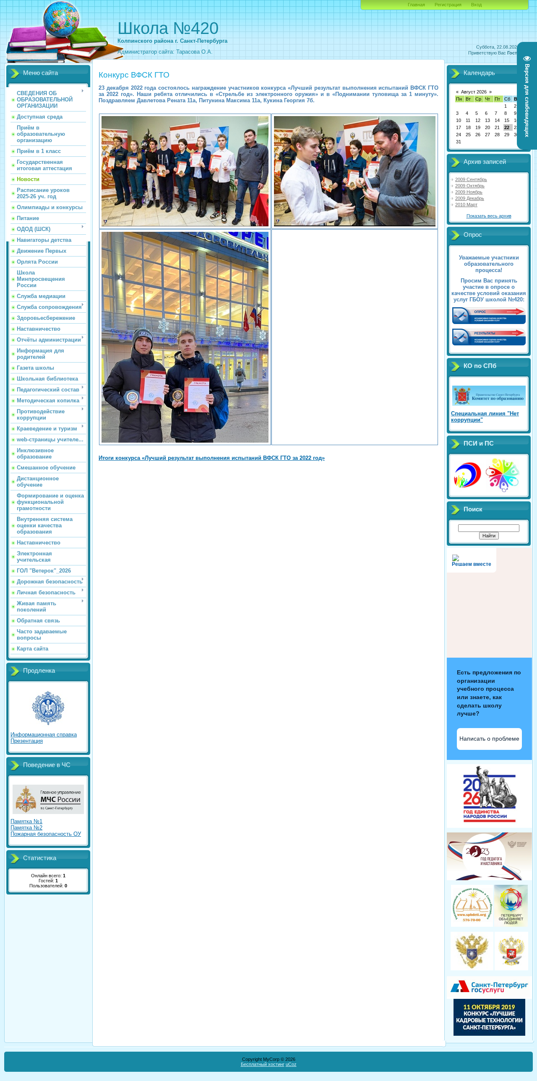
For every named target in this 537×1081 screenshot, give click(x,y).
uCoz (291, 1064)
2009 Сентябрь (471, 179)
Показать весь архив (489, 215)
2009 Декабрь (469, 198)
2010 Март (466, 204)
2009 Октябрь (470, 185)
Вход (476, 4)
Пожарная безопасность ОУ (45, 834)
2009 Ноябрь (468, 191)
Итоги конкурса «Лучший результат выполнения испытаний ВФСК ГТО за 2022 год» (212, 458)
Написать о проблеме (489, 738)
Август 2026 (474, 91)
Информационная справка (43, 734)
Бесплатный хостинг (262, 1064)
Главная (416, 4)
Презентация (26, 741)
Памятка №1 (26, 821)
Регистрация (448, 4)
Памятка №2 (26, 827)
